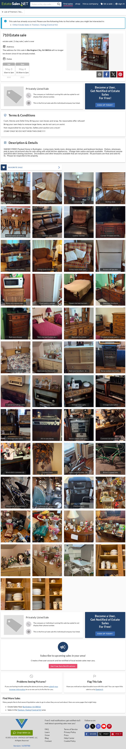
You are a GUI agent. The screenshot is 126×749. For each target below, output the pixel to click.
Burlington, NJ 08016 (32, 706)
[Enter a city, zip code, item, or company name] (59, 4)
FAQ (47, 729)
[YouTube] (103, 726)
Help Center (69, 738)
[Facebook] (87, 726)
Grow (47, 735)
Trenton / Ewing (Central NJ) (29, 710)
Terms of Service (71, 729)
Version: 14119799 (21, 746)
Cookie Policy (70, 741)
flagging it (99, 689)
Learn (47, 732)
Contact (48, 741)
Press (66, 735)
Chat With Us (23, 733)
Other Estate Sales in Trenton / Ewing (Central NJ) (35, 25)
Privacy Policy (70, 732)
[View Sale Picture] (110, 493)
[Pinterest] (109, 726)
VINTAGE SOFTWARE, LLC (27, 738)
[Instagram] (98, 726)
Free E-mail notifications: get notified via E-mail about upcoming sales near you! (63, 721)
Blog (47, 738)
